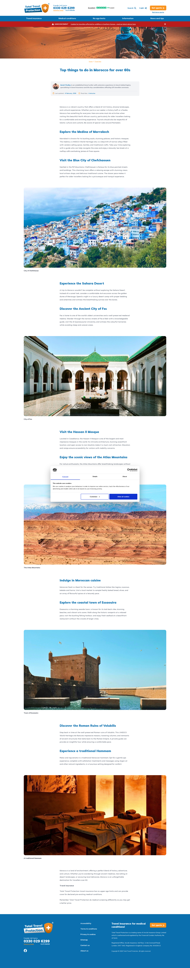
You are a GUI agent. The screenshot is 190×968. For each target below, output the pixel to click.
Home (91, 61)
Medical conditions (67, 18)
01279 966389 (70, 10)
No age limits (99, 18)
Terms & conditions (88, 929)
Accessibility (85, 923)
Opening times (58, 10)
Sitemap (84, 940)
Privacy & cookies (88, 934)
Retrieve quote (158, 12)
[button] (132, 8)
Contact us (85, 945)
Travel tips (98, 61)
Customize (93, 496)
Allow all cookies (123, 496)
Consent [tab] (65, 477)
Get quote (157, 8)
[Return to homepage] (37, 8)
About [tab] (125, 476)
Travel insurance (34, 18)
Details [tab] (95, 476)
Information (127, 18)
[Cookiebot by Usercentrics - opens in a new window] (128, 469)
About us (84, 951)
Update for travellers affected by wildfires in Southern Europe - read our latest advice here (103, 24)
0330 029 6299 (64, 8)
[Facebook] (25, 950)
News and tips (157, 18)
